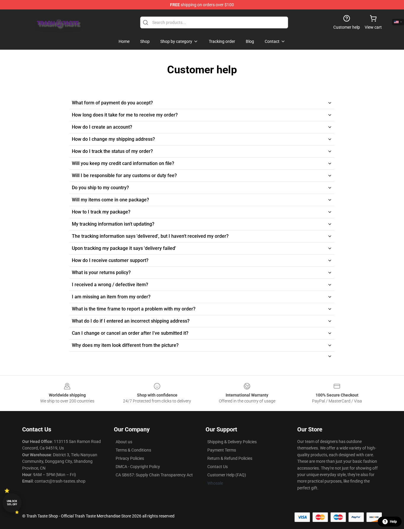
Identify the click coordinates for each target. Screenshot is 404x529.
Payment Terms (221, 450)
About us (124, 441)
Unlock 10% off (12, 503)
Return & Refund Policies (229, 458)
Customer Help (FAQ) (226, 475)
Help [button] (393, 522)
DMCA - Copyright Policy (138, 466)
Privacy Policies (130, 458)
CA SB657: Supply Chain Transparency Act (154, 475)
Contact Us (217, 466)
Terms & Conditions (133, 450)
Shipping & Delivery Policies (232, 441)
